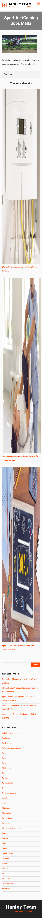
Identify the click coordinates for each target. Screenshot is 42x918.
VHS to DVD (7, 888)
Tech (4, 873)
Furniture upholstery (10, 793)
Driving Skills (7, 783)
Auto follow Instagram (11, 733)
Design (5, 773)
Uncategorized (8, 883)
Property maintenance (11, 828)
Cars (4, 758)
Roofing (5, 838)
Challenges (6, 768)
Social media (7, 853)
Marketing (6, 808)
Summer (5, 858)
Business (6, 738)
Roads (4, 833)
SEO (4, 843)
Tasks (4, 863)
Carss (4, 763)
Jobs (4, 803)
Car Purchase (7, 743)
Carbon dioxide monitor (11, 748)
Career (4, 753)
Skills (4, 848)
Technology (6, 878)
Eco (3, 788)
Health (4, 798)
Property (5, 823)
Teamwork (6, 868)
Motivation (6, 813)
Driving (5, 778)
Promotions (7, 818)
